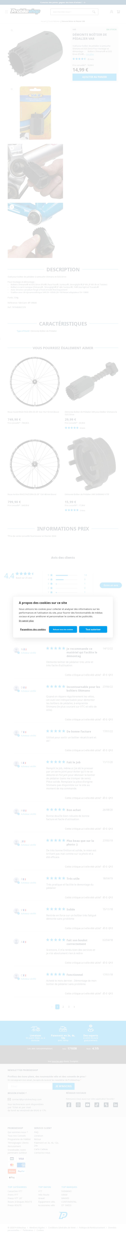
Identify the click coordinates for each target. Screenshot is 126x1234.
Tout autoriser (93, 629)
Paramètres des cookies (33, 629)
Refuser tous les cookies (63, 629)
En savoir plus (26, 620)
